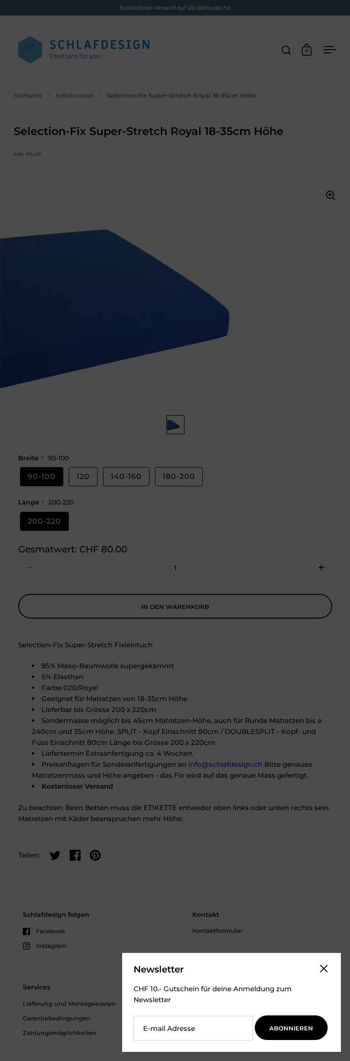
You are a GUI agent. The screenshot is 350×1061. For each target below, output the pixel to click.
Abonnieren (291, 1028)
